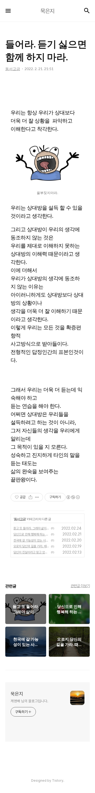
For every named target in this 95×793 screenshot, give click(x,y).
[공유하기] (30, 497)
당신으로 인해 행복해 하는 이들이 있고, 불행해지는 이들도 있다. (31, 534)
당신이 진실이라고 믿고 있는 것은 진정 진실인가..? (31, 552)
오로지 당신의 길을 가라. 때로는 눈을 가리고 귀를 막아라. (31, 546)
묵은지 (17, 694)
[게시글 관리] (37, 497)
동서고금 (20, 519)
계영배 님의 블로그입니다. (29, 701)
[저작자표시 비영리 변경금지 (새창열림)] (73, 497)
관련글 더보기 (80, 586)
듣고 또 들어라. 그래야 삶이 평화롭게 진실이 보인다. (31, 528)
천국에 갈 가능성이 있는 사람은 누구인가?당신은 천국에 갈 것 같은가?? (31, 540)
